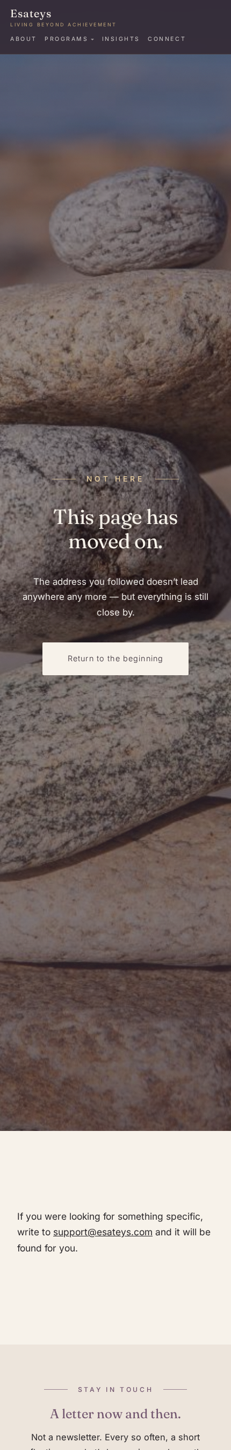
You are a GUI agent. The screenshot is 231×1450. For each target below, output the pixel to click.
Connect (167, 39)
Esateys (63, 17)
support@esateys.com (103, 1231)
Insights (121, 39)
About (23, 39)
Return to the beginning (116, 658)
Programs (66, 39)
